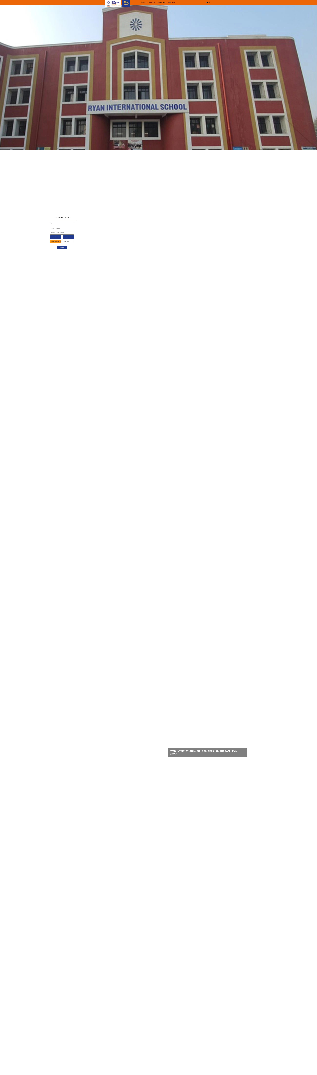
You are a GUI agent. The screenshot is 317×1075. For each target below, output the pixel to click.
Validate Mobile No (56, 241)
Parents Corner (162, 2)
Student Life (152, 2)
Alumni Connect (172, 2)
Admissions (144, 2)
